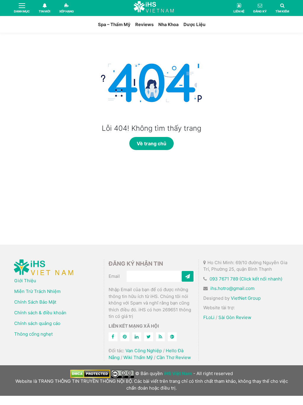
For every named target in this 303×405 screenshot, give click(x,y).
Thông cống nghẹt (33, 334)
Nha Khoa (168, 24)
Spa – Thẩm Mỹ (114, 24)
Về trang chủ (151, 143)
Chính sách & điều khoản (40, 312)
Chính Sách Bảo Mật (35, 302)
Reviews (144, 24)
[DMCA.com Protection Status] (90, 373)
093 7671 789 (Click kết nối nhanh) (245, 279)
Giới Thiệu (25, 280)
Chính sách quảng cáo (37, 323)
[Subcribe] (188, 276)
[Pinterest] (124, 336)
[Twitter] (148, 336)
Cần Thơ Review (174, 357)
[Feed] (160, 336)
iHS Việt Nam (154, 8)
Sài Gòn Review (234, 317)
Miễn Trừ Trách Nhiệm (37, 291)
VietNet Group (246, 298)
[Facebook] (113, 336)
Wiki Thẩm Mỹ (138, 357)
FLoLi (209, 317)
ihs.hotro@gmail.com (232, 288)
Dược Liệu (194, 24)
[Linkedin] (136, 336)
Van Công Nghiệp (143, 350)
